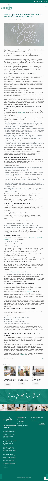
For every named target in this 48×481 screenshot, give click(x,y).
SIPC (7, 437)
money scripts (21, 112)
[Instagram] (46, 1)
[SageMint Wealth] (6, 6)
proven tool (30, 291)
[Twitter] (43, 1)
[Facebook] (41, 1)
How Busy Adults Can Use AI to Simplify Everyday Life (10, 381)
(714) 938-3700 (37, 1)
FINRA (4, 437)
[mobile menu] (46, 6)
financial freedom (15, 272)
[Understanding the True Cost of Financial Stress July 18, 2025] (47, 476)
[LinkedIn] (44, 1)
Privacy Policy (5, 467)
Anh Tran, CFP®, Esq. (13, 19)
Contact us (23, 354)
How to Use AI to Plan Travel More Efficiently (23, 380)
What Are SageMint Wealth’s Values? (36, 380)
